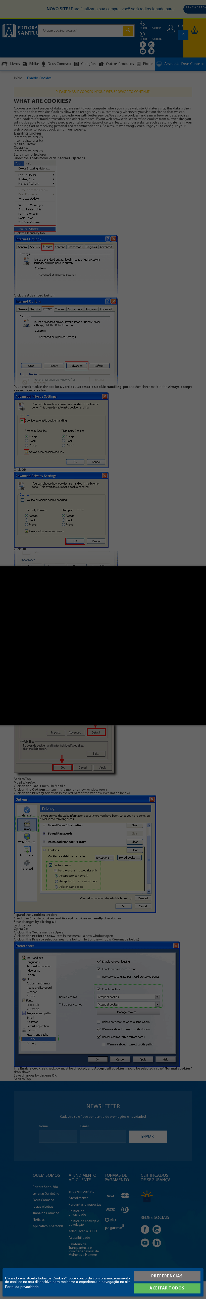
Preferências (167, 1276)
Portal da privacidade (22, 1287)
